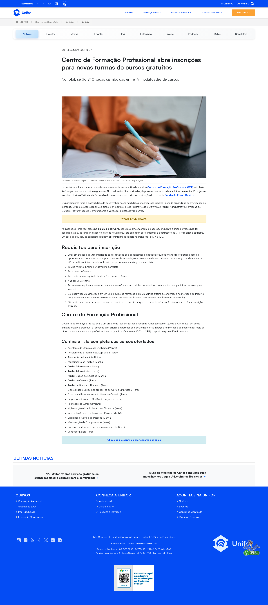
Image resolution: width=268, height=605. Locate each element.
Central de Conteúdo (46, 22)
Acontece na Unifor (211, 12)
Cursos (129, 12)
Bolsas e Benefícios (181, 12)
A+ (49, 3)
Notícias (69, 22)
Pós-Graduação (27, 511)
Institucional (105, 501)
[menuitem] (27, 34)
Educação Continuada (30, 517)
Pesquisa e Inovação (110, 511)
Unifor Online (243, 4)
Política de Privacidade (162, 537)
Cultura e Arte (106, 506)
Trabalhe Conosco (120, 537)
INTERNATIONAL (227, 4)
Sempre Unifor (140, 537)
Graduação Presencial (30, 501)
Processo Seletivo (189, 517)
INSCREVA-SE (243, 12)
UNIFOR (24, 22)
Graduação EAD (27, 506)
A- (38, 3)
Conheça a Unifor (152, 12)
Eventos (183, 506)
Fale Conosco (100, 537)
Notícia (85, 22)
